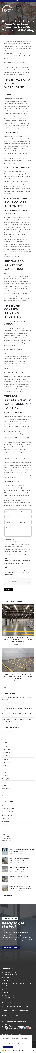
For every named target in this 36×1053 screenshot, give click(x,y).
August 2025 (5, 755)
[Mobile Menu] (33, 9)
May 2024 (4, 772)
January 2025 (6, 762)
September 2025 (7, 752)
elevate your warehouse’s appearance (17, 65)
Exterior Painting (7, 815)
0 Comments (21, 853)
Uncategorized (6, 821)
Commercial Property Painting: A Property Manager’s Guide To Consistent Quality (19, 878)
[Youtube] (17, 1016)
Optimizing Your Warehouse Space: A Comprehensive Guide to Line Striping (18, 640)
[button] (11, 947)
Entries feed (5, 836)
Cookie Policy (20, 1043)
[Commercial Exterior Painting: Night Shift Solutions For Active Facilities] (5, 888)
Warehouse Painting (7, 825)
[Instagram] (14, 1016)
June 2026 (5, 736)
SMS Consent (9, 539)
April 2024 (5, 775)
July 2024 (5, 765)
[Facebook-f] (12, 1016)
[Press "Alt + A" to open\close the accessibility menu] (2, 1050)
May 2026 (4, 739)
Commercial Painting (8, 808)
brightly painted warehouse (13, 176)
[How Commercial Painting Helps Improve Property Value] (5, 869)
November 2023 (6, 785)
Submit (8, 589)
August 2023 (5, 795)
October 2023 (6, 788)
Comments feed (7, 838)
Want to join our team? (11, 1035)
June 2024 (5, 769)
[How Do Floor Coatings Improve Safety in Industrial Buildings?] (5, 851)
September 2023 (7, 792)
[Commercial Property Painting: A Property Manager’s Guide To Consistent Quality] (5, 879)
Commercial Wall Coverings (10, 812)
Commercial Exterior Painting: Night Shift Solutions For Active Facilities (18, 676)
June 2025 (5, 759)
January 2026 (6, 749)
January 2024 (6, 782)
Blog (3, 805)
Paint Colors (5, 818)
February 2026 (6, 746)
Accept (8, 1048)
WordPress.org (6, 840)
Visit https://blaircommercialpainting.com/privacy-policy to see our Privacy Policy (17, 560)
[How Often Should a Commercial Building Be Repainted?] (5, 860)
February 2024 (6, 779)
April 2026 (5, 742)
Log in (3, 834)
